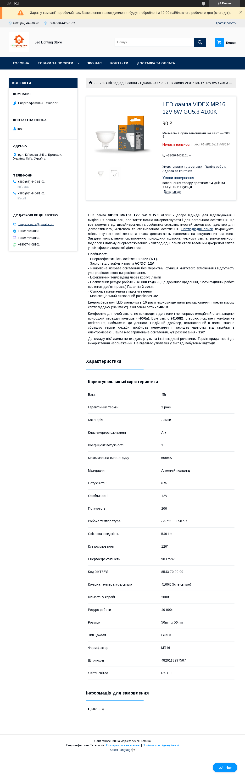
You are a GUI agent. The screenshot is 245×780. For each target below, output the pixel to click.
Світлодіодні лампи (197, 229)
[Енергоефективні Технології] (19, 51)
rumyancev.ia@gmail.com (36, 224)
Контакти (119, 63)
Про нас (94, 63)
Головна (21, 63)
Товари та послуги (55, 63)
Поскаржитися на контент (123, 745)
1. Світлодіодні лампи (119, 83)
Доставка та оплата (156, 63)
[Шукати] (200, 42)
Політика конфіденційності (161, 745)
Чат (229, 767)
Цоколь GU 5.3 (151, 83)
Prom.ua (145, 741)
